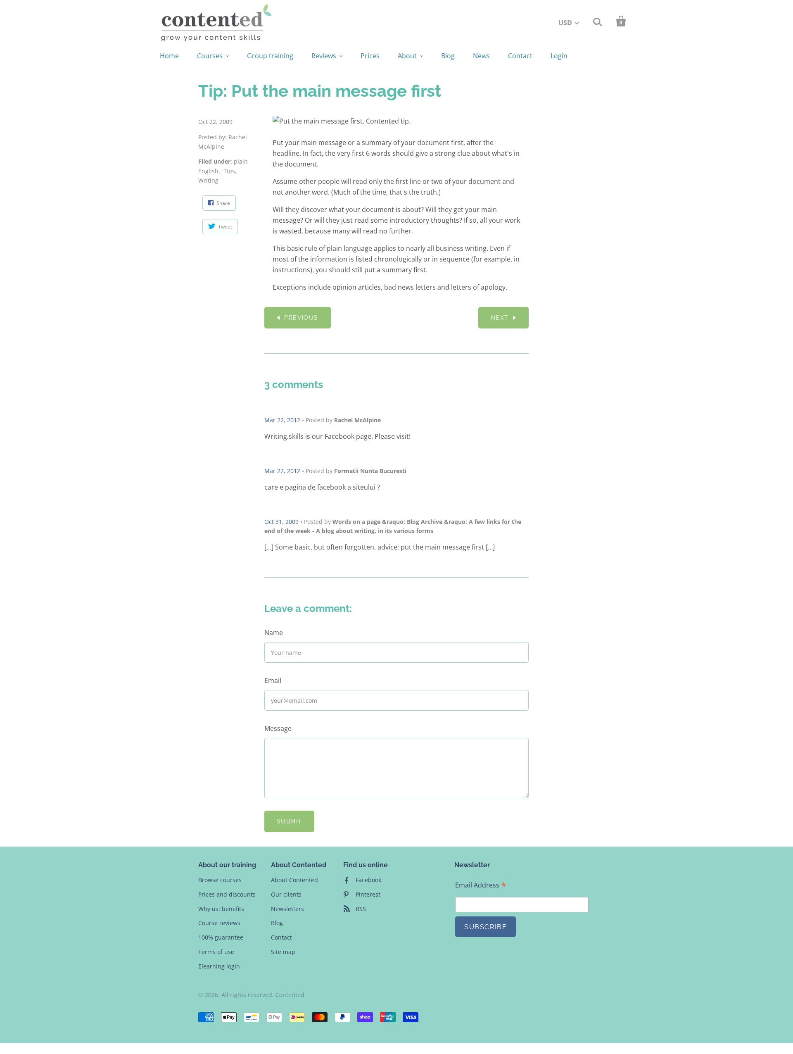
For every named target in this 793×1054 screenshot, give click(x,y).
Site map (283, 952)
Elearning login (219, 966)
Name (273, 632)
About (407, 55)
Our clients (286, 894)
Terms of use (216, 952)
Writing (208, 180)
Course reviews (219, 923)
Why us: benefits (221, 909)
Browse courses (220, 880)
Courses (210, 55)
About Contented (294, 880)
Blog (448, 55)
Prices (370, 55)
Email (272, 680)
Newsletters (287, 909)
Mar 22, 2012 (282, 420)
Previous (301, 317)
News (481, 55)
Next (500, 317)
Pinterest (368, 894)
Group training (270, 55)
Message (278, 728)
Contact (520, 55)
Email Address (480, 885)
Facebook (368, 880)
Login (559, 55)
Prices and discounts (227, 894)
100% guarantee (220, 937)
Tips (229, 171)
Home (169, 55)
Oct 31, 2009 (281, 522)
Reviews (323, 55)
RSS (361, 909)
